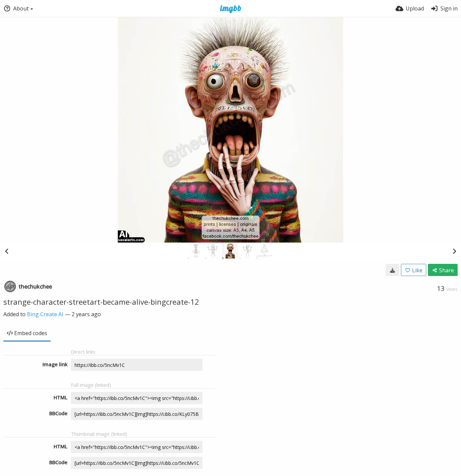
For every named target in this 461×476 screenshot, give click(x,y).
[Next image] (454, 251)
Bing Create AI (45, 314)
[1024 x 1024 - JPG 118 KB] (392, 270)
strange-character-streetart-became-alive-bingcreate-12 (101, 302)
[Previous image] (6, 251)
